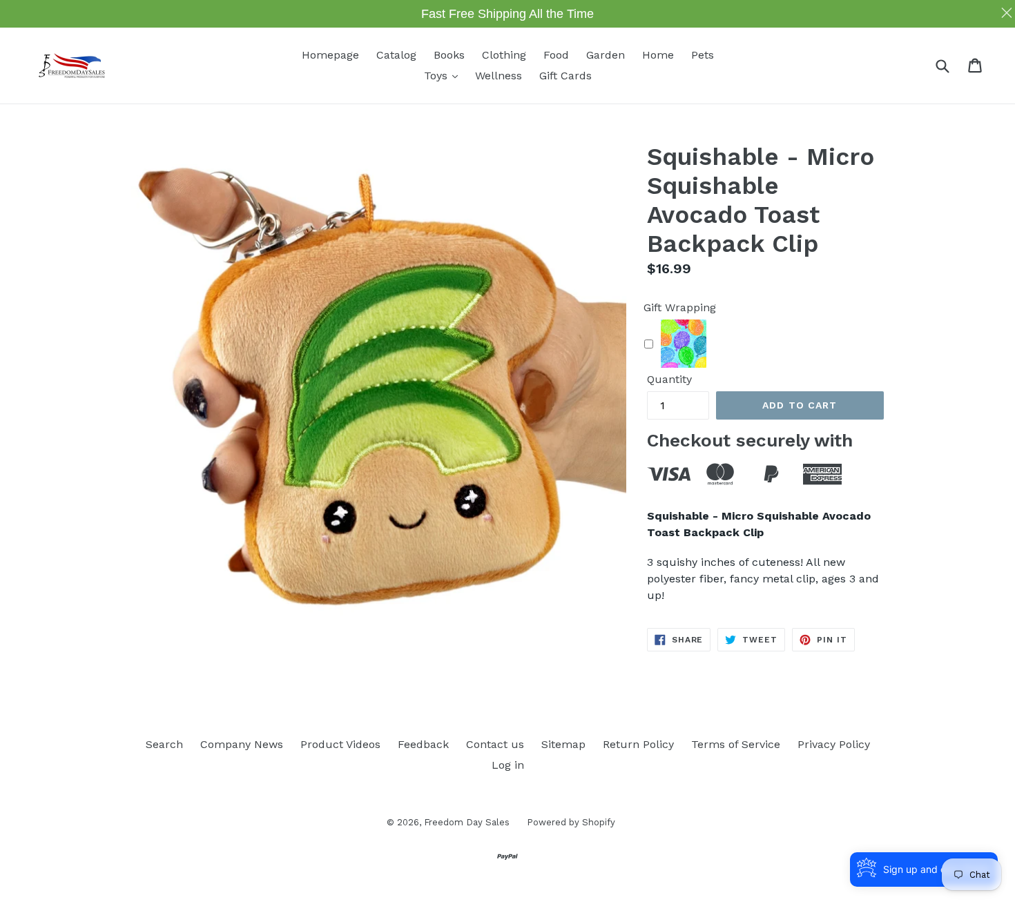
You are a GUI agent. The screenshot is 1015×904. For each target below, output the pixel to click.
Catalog (396, 54)
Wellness (498, 75)
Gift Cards (565, 75)
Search (164, 744)
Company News (241, 744)
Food (556, 54)
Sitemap (563, 744)
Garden (605, 54)
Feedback (423, 744)
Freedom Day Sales (467, 822)
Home (658, 54)
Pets (702, 54)
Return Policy (638, 744)
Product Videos (340, 744)
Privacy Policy (834, 744)
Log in (508, 765)
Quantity (669, 379)
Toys (444, 75)
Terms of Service (735, 744)
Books (449, 54)
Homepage (330, 54)
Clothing (504, 54)
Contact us (495, 744)
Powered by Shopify (571, 822)
